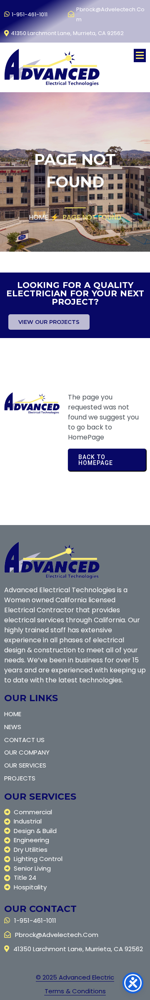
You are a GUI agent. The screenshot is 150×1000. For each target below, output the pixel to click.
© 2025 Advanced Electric (75, 977)
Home (38, 217)
